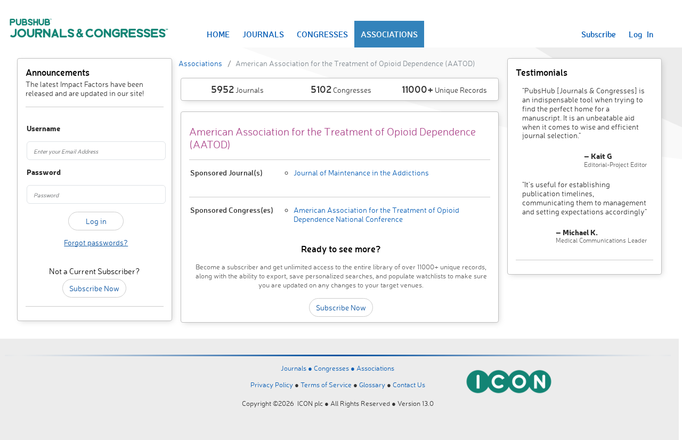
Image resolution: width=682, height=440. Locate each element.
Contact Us (409, 384)
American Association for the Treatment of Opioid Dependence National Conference (376, 214)
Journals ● (297, 368)
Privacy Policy (271, 384)
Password (37, 172)
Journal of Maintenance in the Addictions (361, 172)
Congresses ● (335, 368)
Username (37, 128)
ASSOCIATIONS (389, 34)
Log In (641, 34)
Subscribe (598, 34)
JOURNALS (263, 34)
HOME (218, 34)
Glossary (372, 384)
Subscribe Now (94, 288)
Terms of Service (326, 384)
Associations (200, 63)
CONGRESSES (322, 34)
